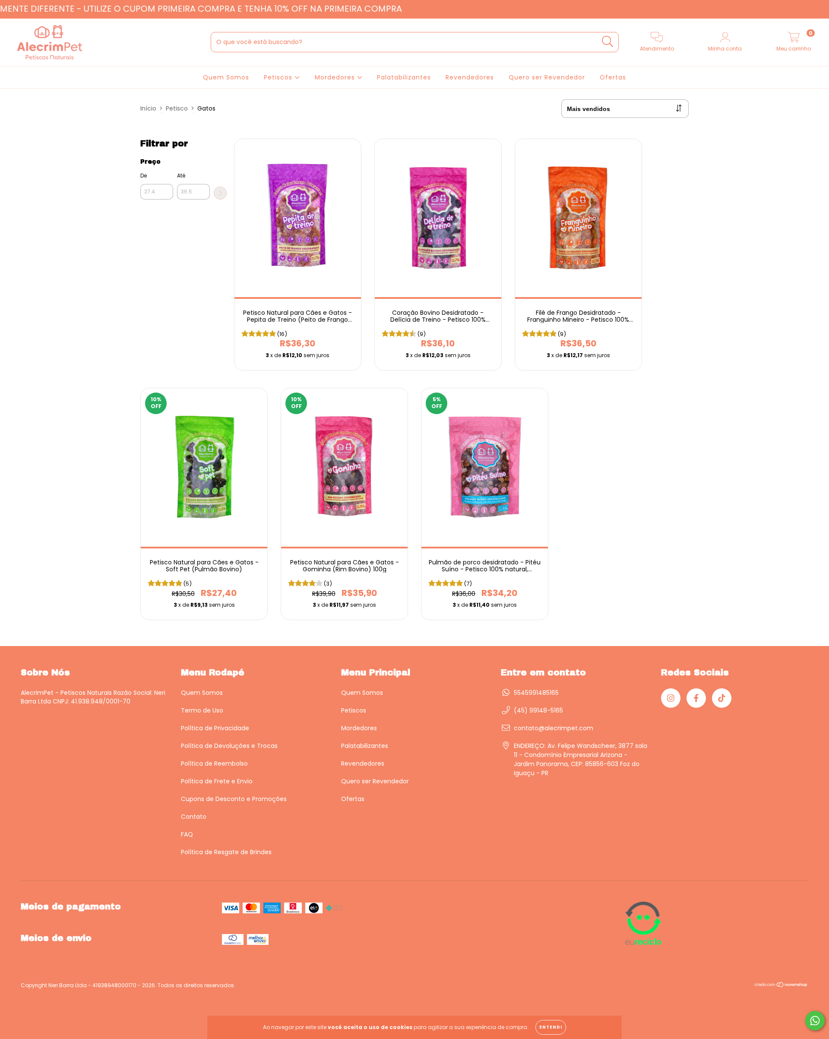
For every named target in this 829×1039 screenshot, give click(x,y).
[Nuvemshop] (781, 985)
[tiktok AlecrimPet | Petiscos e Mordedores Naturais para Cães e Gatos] (721, 698)
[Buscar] (608, 42)
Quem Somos (226, 77)
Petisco (177, 108)
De (143, 175)
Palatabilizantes (404, 77)
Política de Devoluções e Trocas (229, 745)
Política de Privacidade (215, 728)
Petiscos (279, 77)
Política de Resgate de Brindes (226, 852)
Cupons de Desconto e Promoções (234, 799)
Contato (193, 816)
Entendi (550, 1027)
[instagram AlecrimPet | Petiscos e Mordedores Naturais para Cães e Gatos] (670, 698)
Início (148, 108)
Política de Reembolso (214, 763)
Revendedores (470, 77)
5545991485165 (536, 692)
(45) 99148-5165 (538, 710)
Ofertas (613, 77)
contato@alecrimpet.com (553, 728)
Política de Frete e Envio (217, 781)
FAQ (187, 834)
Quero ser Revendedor (547, 77)
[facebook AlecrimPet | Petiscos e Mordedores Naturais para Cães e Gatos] (696, 698)
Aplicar (220, 193)
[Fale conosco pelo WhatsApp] (815, 1020)
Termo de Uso (202, 710)
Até (181, 175)
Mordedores (336, 77)
